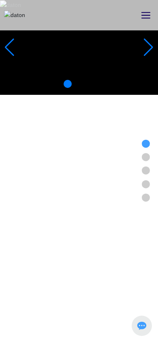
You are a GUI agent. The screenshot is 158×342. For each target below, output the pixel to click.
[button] (68, 84)
